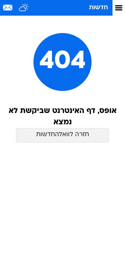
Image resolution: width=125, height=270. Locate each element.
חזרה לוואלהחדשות (62, 135)
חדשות (98, 8)
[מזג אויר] (24, 7)
